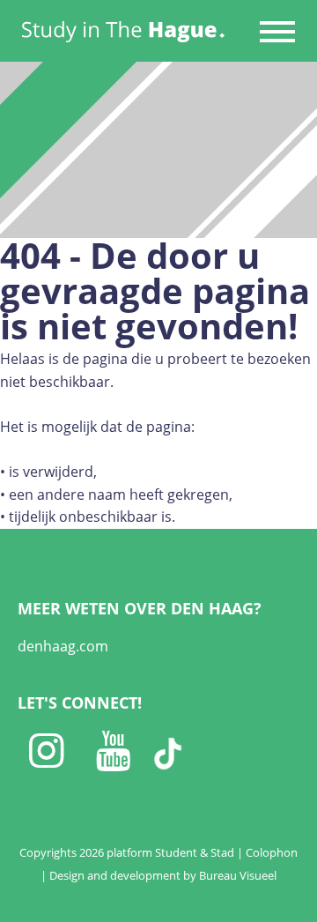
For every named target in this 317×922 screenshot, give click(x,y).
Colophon (272, 852)
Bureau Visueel (237, 875)
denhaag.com (63, 646)
